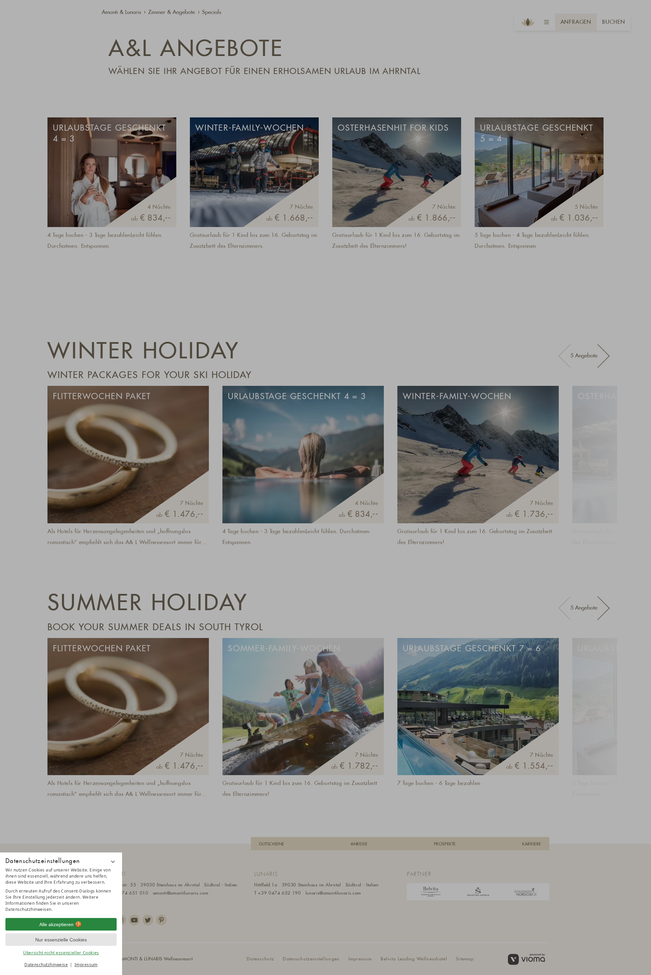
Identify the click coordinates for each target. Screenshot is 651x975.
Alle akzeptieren (56, 924)
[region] (61, 890)
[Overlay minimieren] (113, 861)
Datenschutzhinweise (46, 965)
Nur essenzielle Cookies (61, 939)
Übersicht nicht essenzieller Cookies (61, 953)
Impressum (86, 965)
